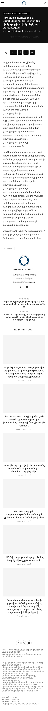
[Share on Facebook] (20, 52)
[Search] (45, 3)
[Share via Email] (32, 52)
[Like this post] (14, 52)
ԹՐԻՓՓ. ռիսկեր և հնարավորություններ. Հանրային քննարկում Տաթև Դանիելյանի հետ (24, 514)
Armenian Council (15, 31)
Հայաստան (8, 248)
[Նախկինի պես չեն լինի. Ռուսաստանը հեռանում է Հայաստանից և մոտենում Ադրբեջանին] (24, 447)
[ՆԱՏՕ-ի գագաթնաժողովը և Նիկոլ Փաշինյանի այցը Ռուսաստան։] (24, 539)
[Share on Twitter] (26, 52)
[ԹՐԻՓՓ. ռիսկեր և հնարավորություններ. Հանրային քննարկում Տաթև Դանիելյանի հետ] (24, 493)
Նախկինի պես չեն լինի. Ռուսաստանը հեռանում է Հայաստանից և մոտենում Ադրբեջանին (24, 468)
